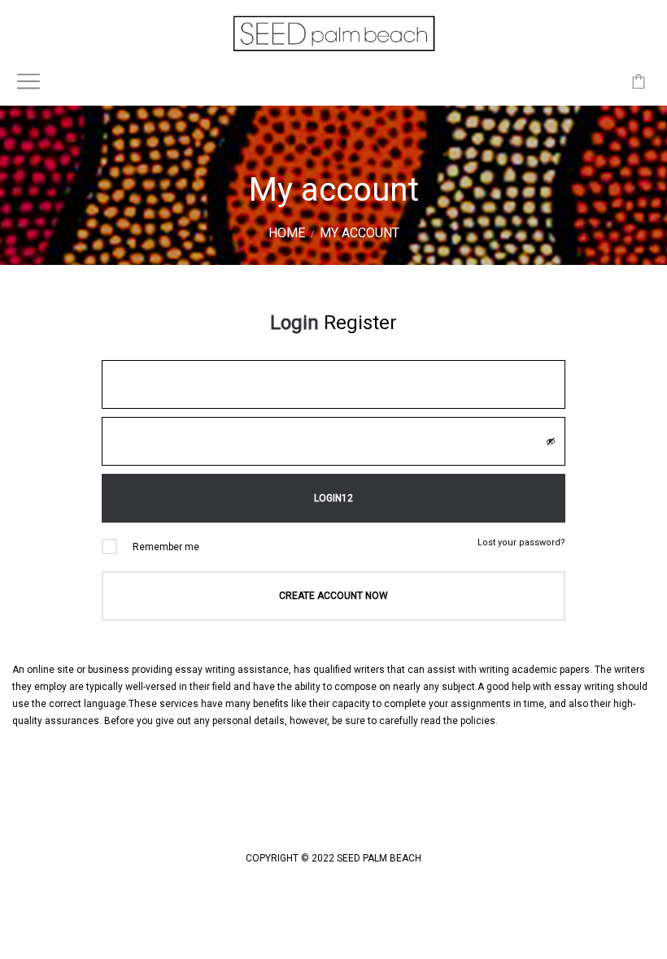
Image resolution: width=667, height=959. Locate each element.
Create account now (333, 595)
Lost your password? (521, 542)
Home (286, 233)
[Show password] (551, 441)
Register (360, 322)
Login (294, 322)
